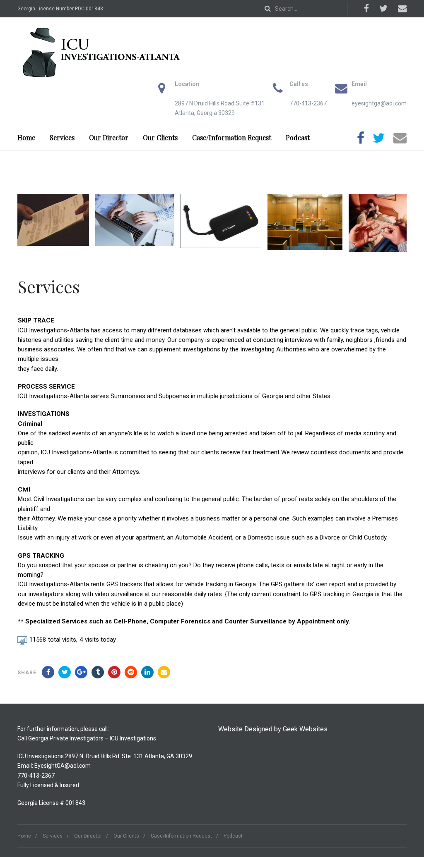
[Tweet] (64, 672)
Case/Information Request (231, 137)
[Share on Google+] (81, 672)
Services (62, 137)
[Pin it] (114, 672)
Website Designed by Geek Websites (273, 729)
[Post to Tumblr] (98, 672)
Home (26, 137)
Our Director (108, 137)
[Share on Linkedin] (131, 672)
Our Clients (160, 137)
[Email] (164, 672)
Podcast (298, 137)
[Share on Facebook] (48, 672)
